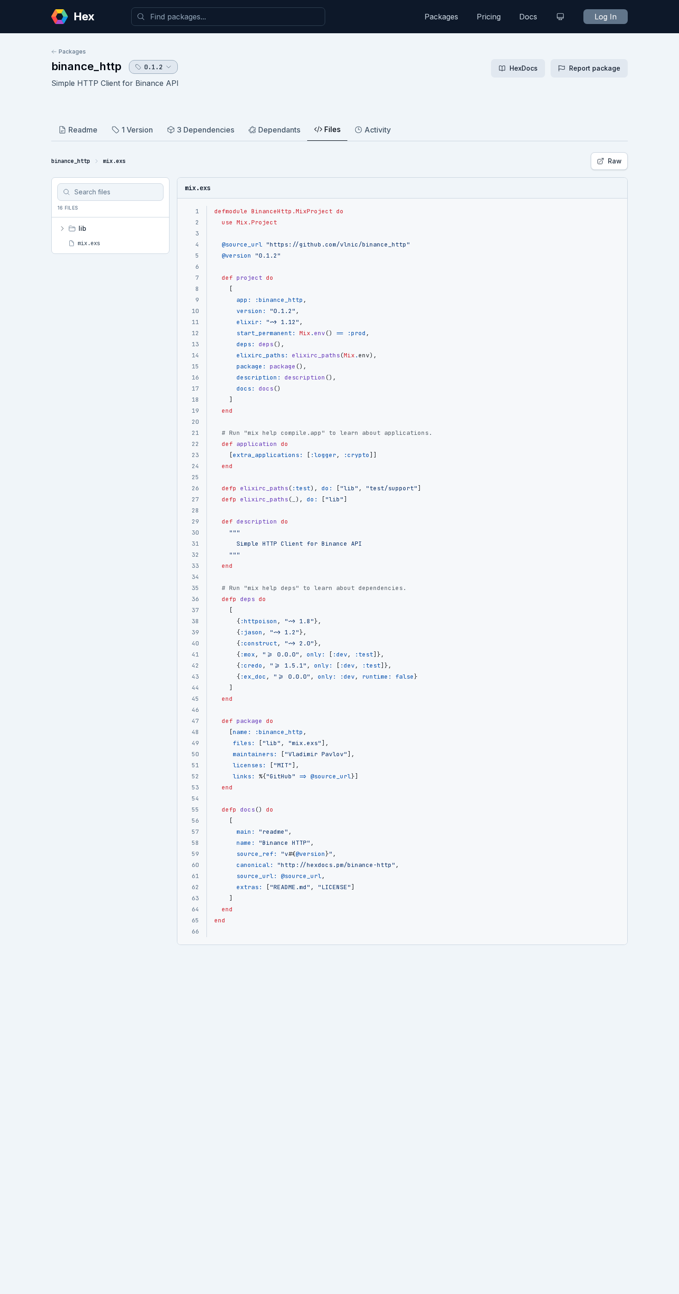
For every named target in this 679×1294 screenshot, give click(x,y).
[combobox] (228, 16)
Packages (441, 16)
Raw (615, 161)
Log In (605, 16)
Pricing (489, 16)
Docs (528, 16)
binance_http (86, 66)
